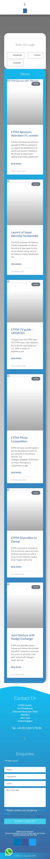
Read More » (16, 164)
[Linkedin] (17, 842)
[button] (25, 11)
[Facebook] (25, 842)
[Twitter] (32, 842)
